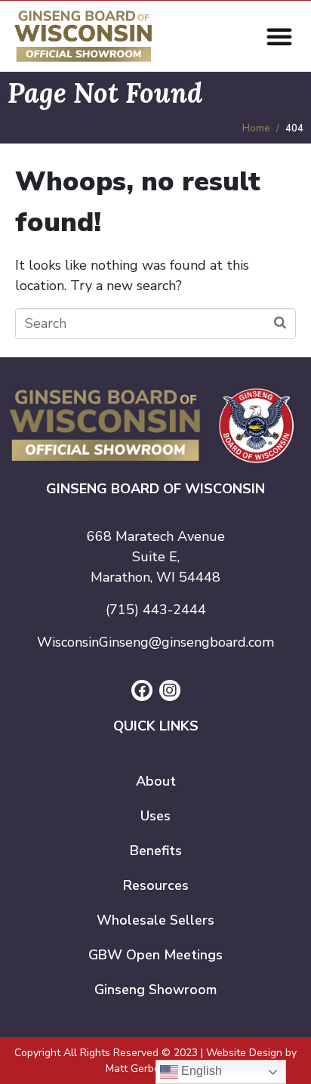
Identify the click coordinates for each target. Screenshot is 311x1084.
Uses (155, 816)
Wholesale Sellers (155, 920)
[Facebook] (141, 690)
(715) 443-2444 (156, 610)
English (200, 1070)
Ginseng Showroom (155, 990)
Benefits (156, 851)
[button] (279, 36)
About (156, 781)
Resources (156, 885)
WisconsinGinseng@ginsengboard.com (155, 642)
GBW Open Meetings (155, 955)
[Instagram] (169, 690)
